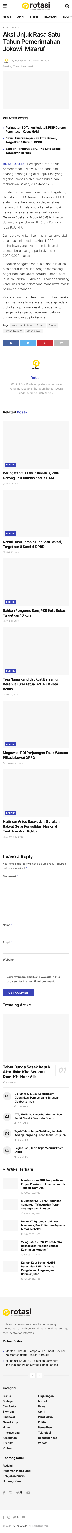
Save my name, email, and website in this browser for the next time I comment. (33, 979)
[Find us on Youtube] (28, 1493)
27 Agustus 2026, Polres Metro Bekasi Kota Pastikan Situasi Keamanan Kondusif (41, 1245)
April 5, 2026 (11, 694)
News (7, 16)
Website (8, 959)
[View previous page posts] (33, 1375)
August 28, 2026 (31, 1193)
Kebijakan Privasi (14, 1476)
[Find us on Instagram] (10, 1493)
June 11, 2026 (12, 621)
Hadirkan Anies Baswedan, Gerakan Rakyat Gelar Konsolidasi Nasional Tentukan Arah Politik (31, 826)
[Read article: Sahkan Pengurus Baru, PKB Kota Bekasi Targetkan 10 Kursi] (36, 582)
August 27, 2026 (31, 1254)
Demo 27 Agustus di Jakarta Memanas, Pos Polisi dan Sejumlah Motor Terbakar (44, 1225)
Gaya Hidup (10, 1422)
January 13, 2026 (14, 763)
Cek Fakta (9, 1406)
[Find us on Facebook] (4, 1493)
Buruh (40, 325)
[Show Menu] (5, 6)
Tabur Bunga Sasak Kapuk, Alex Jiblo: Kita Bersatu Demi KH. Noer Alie (27, 1072)
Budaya (8, 1401)
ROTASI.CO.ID (13, 164)
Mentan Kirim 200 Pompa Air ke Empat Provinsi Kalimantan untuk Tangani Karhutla (43, 1183)
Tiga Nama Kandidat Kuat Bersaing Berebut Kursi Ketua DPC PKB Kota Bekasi (30, 684)
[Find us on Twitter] (19, 1493)
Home (6, 27)
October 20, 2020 (39, 60)
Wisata (42, 1443)
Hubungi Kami (12, 1481)
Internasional (11, 1432)
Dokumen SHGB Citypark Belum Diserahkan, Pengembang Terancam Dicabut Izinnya (37, 1097)
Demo (52, 325)
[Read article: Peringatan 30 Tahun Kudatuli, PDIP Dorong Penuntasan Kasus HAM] (36, 445)
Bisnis (34, 16)
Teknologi (44, 1432)
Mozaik (43, 1401)
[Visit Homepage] (36, 6)
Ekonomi (50, 16)
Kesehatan (10, 1437)
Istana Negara (13, 331)
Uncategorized (47, 1437)
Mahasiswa (34, 331)
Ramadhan (45, 1427)
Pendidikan (45, 1416)
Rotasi (19, 60)
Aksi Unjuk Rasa (22, 325)
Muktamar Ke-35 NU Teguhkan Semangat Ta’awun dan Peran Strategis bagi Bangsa (41, 1204)
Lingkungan (46, 1396)
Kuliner (7, 1448)
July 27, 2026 (12, 483)
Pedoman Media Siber (17, 1470)
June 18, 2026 (12, 552)
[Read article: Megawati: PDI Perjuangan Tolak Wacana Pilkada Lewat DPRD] (36, 725)
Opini (20, 16)
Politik (15, 27)
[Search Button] (67, 6)
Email (8, 942)
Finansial (9, 1416)
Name (8, 925)
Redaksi (8, 1465)
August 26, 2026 (31, 1279)
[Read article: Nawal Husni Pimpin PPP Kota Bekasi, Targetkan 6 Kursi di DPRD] (36, 513)
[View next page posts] (39, 1375)
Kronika (8, 1443)
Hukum (7, 1427)
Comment (10, 876)
